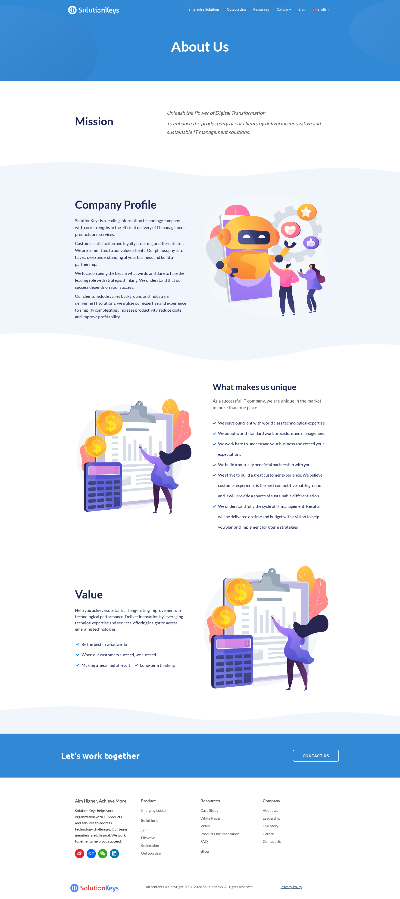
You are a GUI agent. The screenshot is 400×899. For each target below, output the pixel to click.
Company (284, 9)
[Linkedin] (114, 853)
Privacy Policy (291, 887)
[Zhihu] (91, 853)
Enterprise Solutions (203, 9)
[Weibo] (79, 853)
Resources (261, 9)
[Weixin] (102, 853)
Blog (301, 9)
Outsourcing (236, 9)
